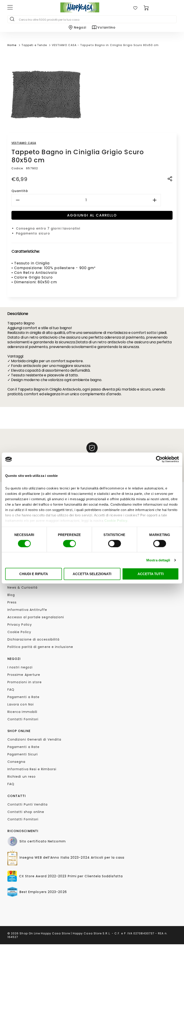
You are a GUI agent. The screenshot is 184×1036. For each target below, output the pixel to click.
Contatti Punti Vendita (27, 804)
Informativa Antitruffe (27, 609)
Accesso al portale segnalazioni (35, 617)
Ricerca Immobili (22, 712)
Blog (11, 595)
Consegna (16, 761)
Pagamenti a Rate (23, 697)
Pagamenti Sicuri (22, 754)
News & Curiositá (22, 587)
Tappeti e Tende (34, 45)
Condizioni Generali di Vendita (34, 739)
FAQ (10, 689)
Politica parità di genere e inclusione (40, 647)
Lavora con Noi (20, 704)
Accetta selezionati (92, 574)
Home (12, 45)
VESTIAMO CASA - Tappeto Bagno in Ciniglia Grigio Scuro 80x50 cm (105, 45)
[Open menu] (27, 7)
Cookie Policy (115, 520)
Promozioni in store (24, 682)
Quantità (19, 191)
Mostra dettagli (158, 560)
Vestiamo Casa (23, 143)
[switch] (69, 543)
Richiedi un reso (21, 776)
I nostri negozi (20, 667)
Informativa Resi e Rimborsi (31, 769)
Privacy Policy (19, 624)
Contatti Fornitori (22, 719)
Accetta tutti (151, 574)
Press (12, 602)
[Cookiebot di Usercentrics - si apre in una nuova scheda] (159, 459)
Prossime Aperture (23, 674)
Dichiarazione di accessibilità (33, 639)
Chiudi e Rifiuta (33, 574)
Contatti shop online (25, 812)
